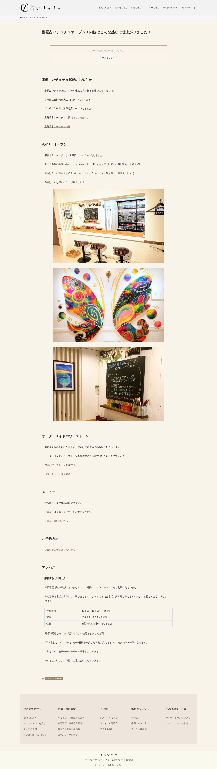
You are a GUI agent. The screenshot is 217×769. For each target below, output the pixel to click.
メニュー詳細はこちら (56, 521)
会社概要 (130, 760)
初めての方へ (30, 717)
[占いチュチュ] (40, 7)
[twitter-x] (105, 754)
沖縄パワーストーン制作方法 (59, 465)
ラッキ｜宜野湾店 (109, 723)
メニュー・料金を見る (34, 723)
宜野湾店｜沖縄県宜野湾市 (71, 723)
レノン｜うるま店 (109, 717)
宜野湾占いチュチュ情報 (57, 126)
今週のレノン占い (140, 723)
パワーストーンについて (178, 717)
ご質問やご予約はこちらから (59, 549)
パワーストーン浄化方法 (57, 474)
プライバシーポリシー (93, 760)
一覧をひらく (108, 57)
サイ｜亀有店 (106, 729)
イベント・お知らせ (54, 678)
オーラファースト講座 (177, 723)
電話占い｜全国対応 (68, 734)
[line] (112, 754)
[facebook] (101, 754)
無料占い (135, 717)
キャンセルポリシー (114, 760)
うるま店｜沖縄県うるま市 (71, 717)
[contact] (115, 754)
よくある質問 (30, 729)
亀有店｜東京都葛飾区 (69, 729)
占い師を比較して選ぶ (34, 734)
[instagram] (108, 754)
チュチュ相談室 (139, 729)
